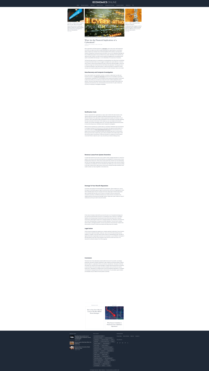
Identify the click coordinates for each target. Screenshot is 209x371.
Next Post (114, 305)
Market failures (104, 354)
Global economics (105, 345)
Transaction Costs (105, 363)
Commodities (96, 339)
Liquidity (95, 352)
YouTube (108, 365)
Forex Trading (96, 345)
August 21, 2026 (77, 344)
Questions (112, 360)
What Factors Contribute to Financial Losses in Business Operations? (114, 324)
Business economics (108, 337)
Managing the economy (104, 352)
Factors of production (105, 341)
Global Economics (100, 5)
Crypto (112, 339)
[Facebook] (117, 343)
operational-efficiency (98, 358)
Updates (103, 365)
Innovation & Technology (108, 349)
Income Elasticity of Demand (107, 347)
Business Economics (84, 5)
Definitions (93, 5)
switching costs (97, 363)
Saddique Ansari (88, 44)
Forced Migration (106, 343)
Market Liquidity (97, 356)
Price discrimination (108, 358)
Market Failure (96, 354)
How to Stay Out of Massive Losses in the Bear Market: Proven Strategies (94, 311)
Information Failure (97, 349)
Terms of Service (126, 336)
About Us (132, 336)
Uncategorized (96, 365)
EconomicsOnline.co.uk (110, 370)
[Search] (133, 5)
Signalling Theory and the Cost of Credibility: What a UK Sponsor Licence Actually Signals (83, 337)
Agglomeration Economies (99, 336)
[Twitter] (120, 343)
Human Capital (96, 347)
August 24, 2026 (77, 340)
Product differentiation (98, 360)
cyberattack (104, 48)
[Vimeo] (125, 343)
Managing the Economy (109, 5)
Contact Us (137, 336)
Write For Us (128, 5)
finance (112, 341)
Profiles (106, 360)
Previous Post (94, 305)
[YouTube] (122, 343)
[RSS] (127, 343)
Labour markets (110, 350)
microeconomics (105, 356)
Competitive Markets (120, 5)
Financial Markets (97, 343)
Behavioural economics (98, 337)
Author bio (87, 45)
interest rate (96, 350)
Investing (103, 350)
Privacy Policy (119, 336)
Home (78, 5)
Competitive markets (105, 339)
